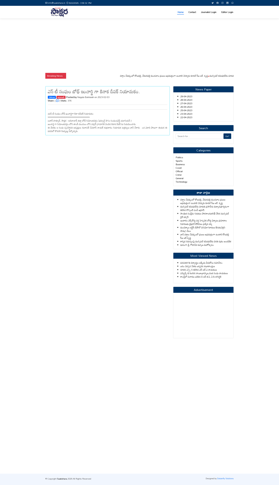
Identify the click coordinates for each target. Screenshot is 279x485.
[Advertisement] (139, 45)
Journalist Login (208, 12)
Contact (192, 12)
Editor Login (227, 12)
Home (181, 12)
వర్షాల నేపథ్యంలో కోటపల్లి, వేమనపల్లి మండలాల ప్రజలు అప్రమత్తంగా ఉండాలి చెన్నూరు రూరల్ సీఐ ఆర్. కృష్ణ (156, 75)
